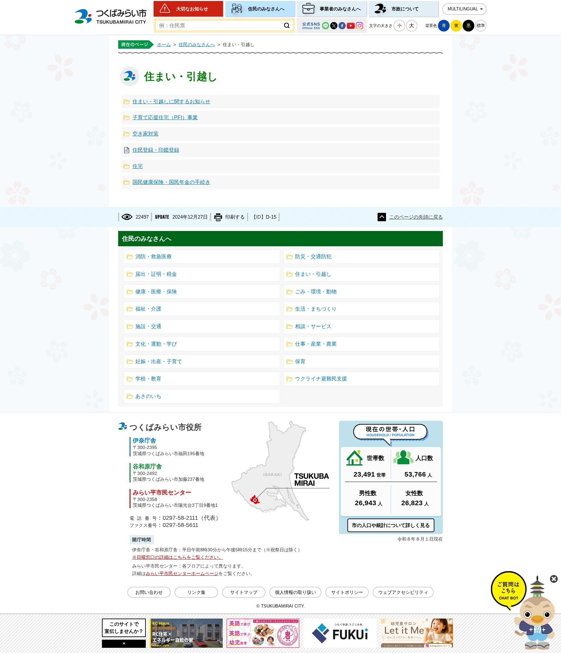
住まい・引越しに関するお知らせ (171, 101)
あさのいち (148, 396)
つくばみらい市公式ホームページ (110, 16)
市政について (405, 8)
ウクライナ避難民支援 (321, 378)
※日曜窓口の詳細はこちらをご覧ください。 (177, 557)
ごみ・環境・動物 (316, 291)
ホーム (164, 44)
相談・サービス (313, 326)
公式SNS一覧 (332, 25)
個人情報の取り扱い (295, 592)
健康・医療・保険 (156, 291)
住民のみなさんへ (266, 8)
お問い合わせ (149, 592)
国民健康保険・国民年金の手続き (171, 182)
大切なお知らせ (192, 8)
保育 (300, 361)
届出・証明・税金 (156, 274)
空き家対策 (145, 133)
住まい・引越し (313, 274)
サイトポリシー (347, 592)
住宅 (137, 166)
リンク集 (196, 592)
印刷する (235, 217)
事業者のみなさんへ (340, 8)
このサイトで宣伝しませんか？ (124, 627)
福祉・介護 (148, 309)
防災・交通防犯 (313, 256)
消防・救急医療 (153, 256)
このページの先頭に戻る (416, 217)
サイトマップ (243, 592)
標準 (481, 25)
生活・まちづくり (316, 309)
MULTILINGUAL (463, 9)
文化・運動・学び (156, 344)
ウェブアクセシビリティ (403, 592)
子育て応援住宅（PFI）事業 (165, 117)
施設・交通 (148, 326)
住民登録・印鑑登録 (155, 150)
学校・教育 (148, 378)
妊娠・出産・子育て (158, 361)
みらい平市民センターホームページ (182, 573)
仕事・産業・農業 (316, 344)
